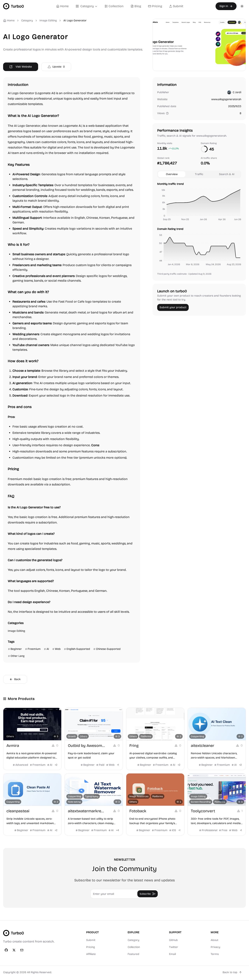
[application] (199, 205)
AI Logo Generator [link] (75, 20)
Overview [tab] (172, 174)
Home (64, 6)
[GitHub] (6, 950)
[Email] (22, 950)
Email (172, 954)
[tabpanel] (199, 224)
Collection (116, 6)
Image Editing (48, 20)
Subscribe (145, 893)
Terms (215, 954)
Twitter (173, 947)
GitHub (173, 940)
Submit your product (173, 307)
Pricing (157, 6)
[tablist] (199, 174)
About (214, 940)
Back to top (230, 972)
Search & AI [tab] (226, 174)
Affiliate (91, 954)
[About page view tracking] (167, 113)
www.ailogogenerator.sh (226, 99)
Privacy (215, 947)
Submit (178, 6)
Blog (137, 6)
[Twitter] (14, 950)
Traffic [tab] (199, 174)
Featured (133, 954)
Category (87, 6)
